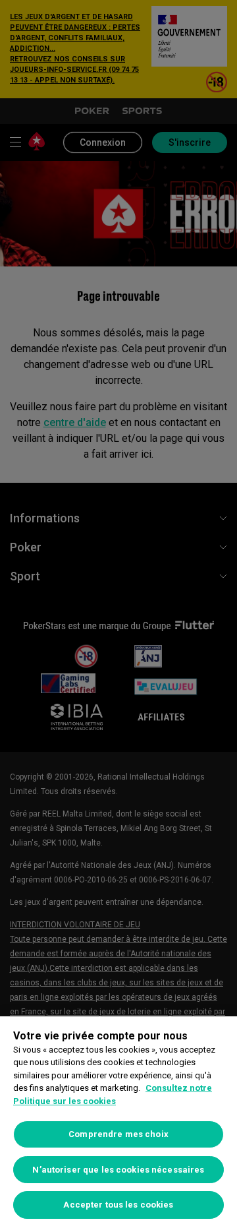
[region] (118, 1124)
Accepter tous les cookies (118, 1205)
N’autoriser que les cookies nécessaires (118, 1170)
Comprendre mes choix (118, 1134)
